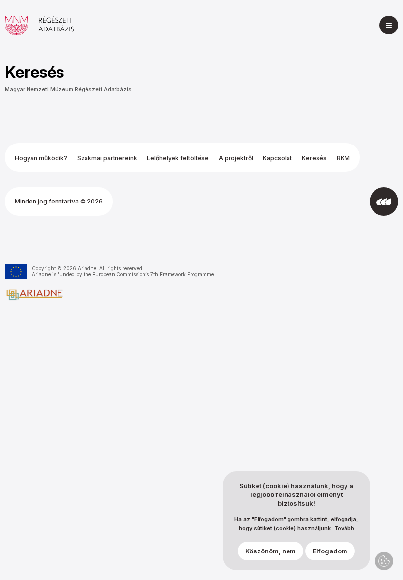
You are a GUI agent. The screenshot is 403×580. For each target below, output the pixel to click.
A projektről (236, 158)
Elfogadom (330, 551)
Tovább (344, 528)
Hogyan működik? (41, 158)
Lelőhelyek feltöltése (178, 158)
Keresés (314, 158)
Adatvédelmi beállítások (384, 561)
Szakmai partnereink (107, 158)
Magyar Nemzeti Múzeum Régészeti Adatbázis (68, 89)
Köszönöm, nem (270, 551)
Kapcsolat (277, 158)
